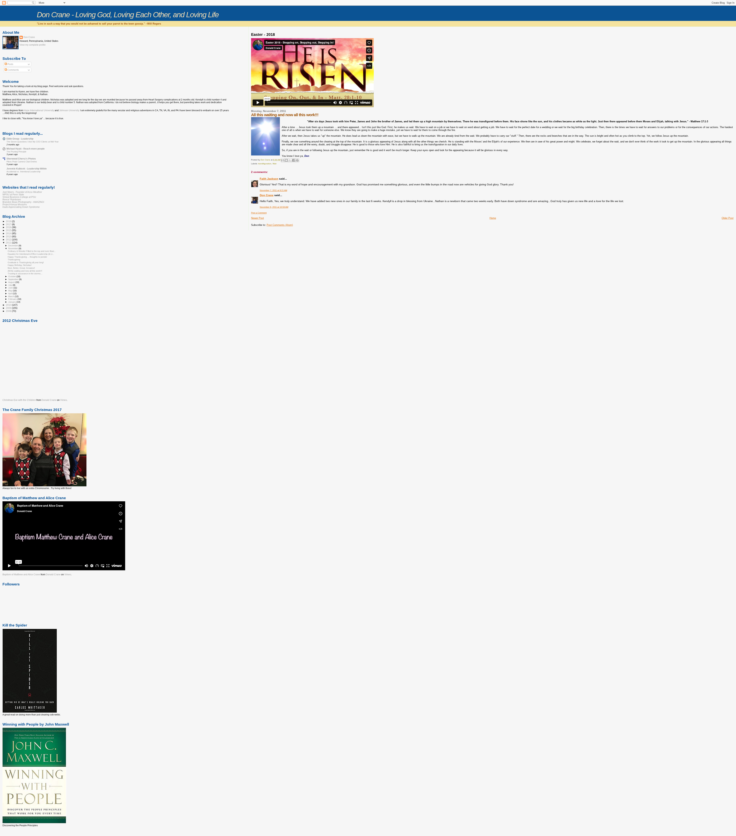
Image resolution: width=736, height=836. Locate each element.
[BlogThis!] (286, 160)
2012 (9, 239)
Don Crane (267, 195)
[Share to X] (290, 160)
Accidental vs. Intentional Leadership (23, 171)
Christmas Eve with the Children (19, 400)
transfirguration (264, 164)
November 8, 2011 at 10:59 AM (274, 207)
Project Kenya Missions (14, 204)
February (12, 299)
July (10, 285)
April (10, 293)
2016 (9, 227)
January (12, 302)
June (10, 288)
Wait (274, 164)
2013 (9, 236)
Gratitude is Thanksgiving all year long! (26, 262)
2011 (9, 242)
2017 (9, 224)
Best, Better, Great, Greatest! (21, 268)
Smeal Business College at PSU (19, 197)
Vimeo (63, 400)
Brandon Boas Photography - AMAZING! (23, 202)
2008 (9, 311)
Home (493, 218)
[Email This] (283, 160)
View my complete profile (33, 45)
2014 (9, 233)
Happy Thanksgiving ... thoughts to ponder (27, 257)
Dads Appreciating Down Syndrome (21, 207)
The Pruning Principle (16, 151)
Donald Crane (49, 400)
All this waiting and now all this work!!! (25, 271)
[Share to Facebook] (294, 160)
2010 (9, 305)
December (13, 245)
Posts (10, 64)
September (13, 279)
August (11, 282)
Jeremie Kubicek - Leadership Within (27, 168)
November (13, 248)
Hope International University (39, 110)
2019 (9, 221)
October (12, 276)
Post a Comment (259, 213)
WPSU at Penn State (13, 194)
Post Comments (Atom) (280, 225)
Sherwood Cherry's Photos (21, 158)
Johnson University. (69, 110)
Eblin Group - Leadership (20, 138)
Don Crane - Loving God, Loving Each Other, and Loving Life (128, 15)
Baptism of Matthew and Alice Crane (21, 574)
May (10, 290)
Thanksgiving (14, 259)
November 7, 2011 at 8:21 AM (273, 190)
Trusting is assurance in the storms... (25, 273)
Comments (13, 70)
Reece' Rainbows (11, 199)
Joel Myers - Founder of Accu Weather (22, 192)
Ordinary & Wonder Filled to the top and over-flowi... (32, 251)
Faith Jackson (269, 178)
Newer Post (257, 218)
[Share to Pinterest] (297, 160)
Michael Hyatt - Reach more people (26, 148)
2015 (9, 230)
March (11, 296)
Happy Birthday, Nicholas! (20, 265)
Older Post (728, 218)
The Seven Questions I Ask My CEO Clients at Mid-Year (33, 142)
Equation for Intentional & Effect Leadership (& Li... (31, 254)
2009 (9, 308)
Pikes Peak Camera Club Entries (22, 161)
